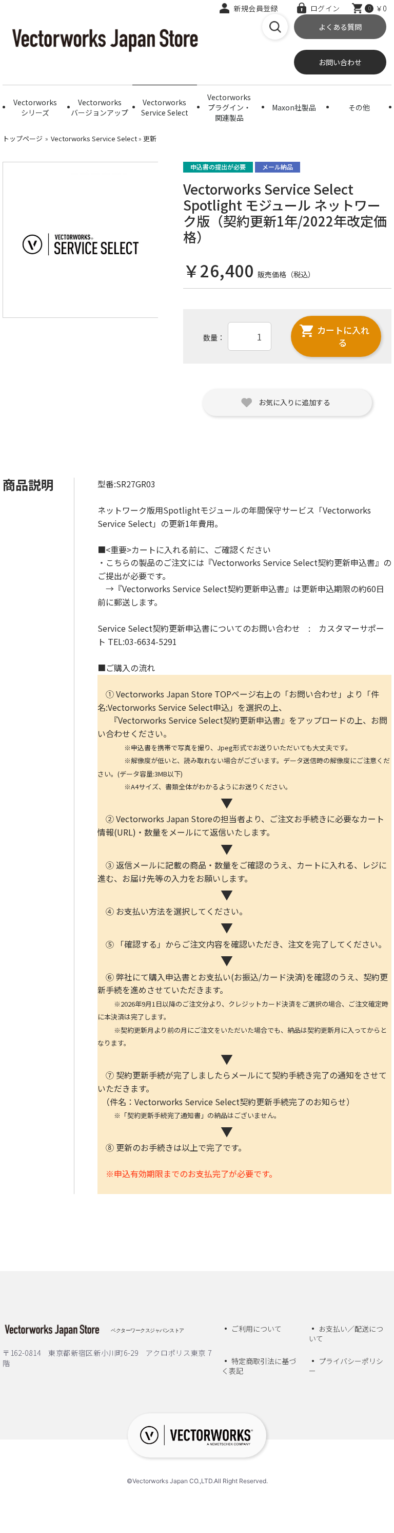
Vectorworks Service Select (164, 107)
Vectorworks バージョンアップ (99, 107)
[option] (81, 240)
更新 (149, 138)
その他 (359, 107)
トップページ (23, 138)
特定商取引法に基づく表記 (259, 1366)
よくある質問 (340, 27)
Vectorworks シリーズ (35, 107)
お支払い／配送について (346, 1333)
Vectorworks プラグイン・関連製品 (229, 105)
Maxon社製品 (294, 107)
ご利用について (256, 1328)
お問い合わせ (340, 62)
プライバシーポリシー (346, 1366)
